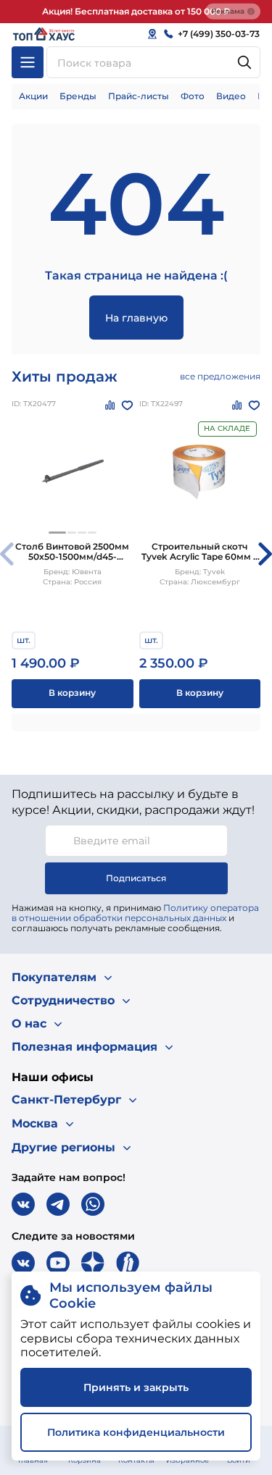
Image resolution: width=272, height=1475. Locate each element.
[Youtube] (58, 1262)
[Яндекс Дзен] (92, 1262)
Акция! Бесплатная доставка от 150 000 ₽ (136, 11)
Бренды (77, 96)
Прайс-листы (138, 96)
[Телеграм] (58, 1204)
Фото (193, 96)
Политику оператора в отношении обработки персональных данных (135, 912)
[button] (57, 532)
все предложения (220, 376)
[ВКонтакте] (23, 1204)
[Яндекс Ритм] (127, 1262)
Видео (231, 96)
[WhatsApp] (92, 1204)
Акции (33, 96)
